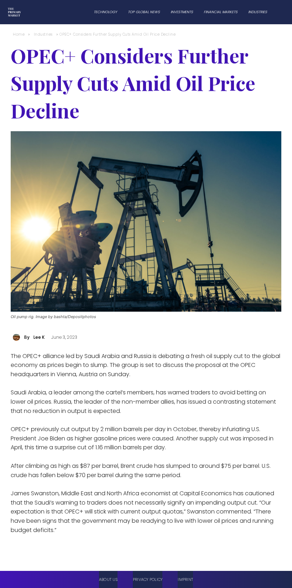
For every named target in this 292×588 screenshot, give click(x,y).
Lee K (39, 337)
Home (19, 34)
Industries (43, 34)
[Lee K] (17, 337)
